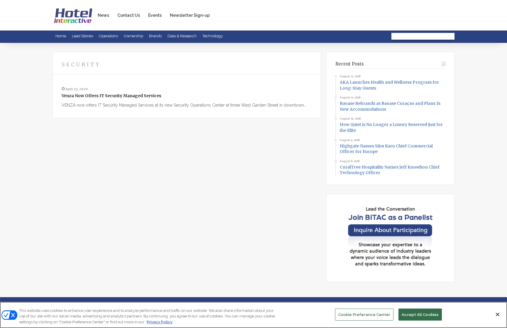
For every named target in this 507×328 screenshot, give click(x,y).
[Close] (497, 314)
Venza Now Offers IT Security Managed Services (111, 95)
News (103, 15)
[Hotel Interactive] (73, 15)
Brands (155, 36)
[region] (253, 315)
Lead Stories (82, 36)
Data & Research (182, 36)
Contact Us (128, 15)
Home (60, 36)
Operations (108, 36)
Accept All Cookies (420, 314)
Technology (212, 36)
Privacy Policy (160, 322)
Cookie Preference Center (364, 314)
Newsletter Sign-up (190, 15)
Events (155, 15)
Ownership (133, 36)
